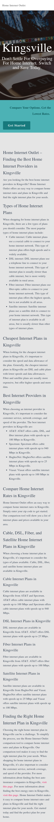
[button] (16, 125)
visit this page (10, 795)
